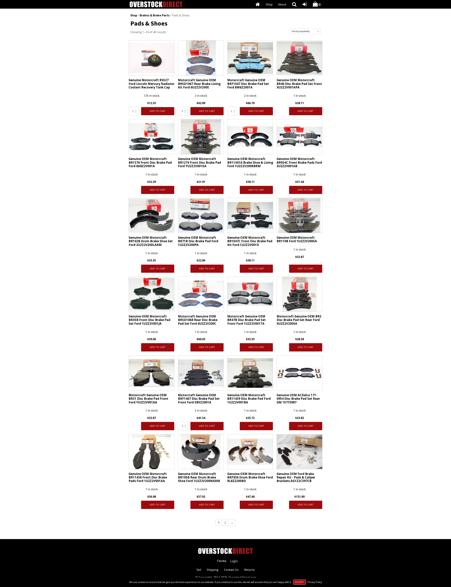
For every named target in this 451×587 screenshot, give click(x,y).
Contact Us (231, 570)
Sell (198, 570)
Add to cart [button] (158, 111)
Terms (222, 561)
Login (234, 561)
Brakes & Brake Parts (154, 15)
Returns (249, 570)
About (282, 4)
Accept (299, 582)
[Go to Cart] (317, 4)
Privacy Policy (315, 582)
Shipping (212, 570)
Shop (269, 4)
